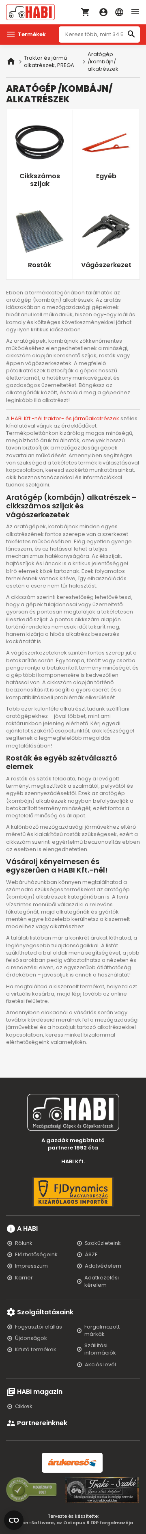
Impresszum (31, 1266)
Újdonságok (31, 1338)
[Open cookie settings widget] (14, 1518)
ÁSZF (91, 1254)
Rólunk (23, 1243)
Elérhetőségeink (36, 1254)
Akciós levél (100, 1364)
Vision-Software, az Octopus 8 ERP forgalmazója (73, 1522)
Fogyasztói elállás (38, 1327)
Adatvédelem (103, 1266)
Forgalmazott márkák (102, 1330)
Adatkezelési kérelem (101, 1281)
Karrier (24, 1277)
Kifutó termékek (35, 1349)
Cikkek (23, 1406)
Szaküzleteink (103, 1243)
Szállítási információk (100, 1349)
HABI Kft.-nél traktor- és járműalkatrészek (65, 418)
